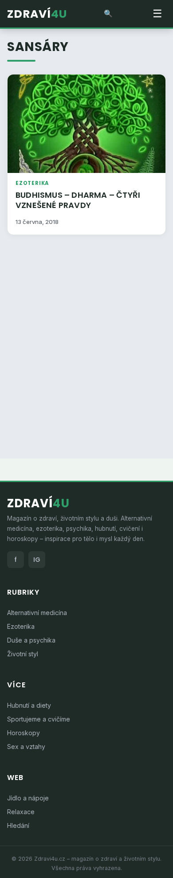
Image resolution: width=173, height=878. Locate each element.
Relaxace (21, 811)
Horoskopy (23, 733)
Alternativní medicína (37, 612)
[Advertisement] (86, 341)
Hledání (18, 825)
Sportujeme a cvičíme (38, 719)
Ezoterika (32, 183)
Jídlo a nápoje (28, 798)
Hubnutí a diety (29, 705)
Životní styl (22, 654)
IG (36, 559)
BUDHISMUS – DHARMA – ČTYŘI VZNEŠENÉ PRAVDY (78, 200)
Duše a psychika (31, 640)
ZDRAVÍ (37, 14)
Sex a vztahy (26, 746)
